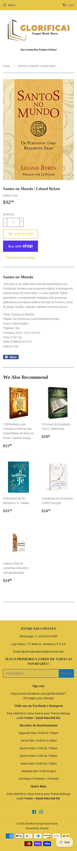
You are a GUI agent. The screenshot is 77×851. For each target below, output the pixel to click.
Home (6, 65)
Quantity (8, 214)
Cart (71, 5)
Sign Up (66, 673)
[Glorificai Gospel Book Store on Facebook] (34, 812)
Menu (11, 5)
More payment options (20, 257)
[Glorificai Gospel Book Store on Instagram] (41, 812)
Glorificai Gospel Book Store (41, 823)
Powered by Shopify (36, 828)
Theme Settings (60, 713)
